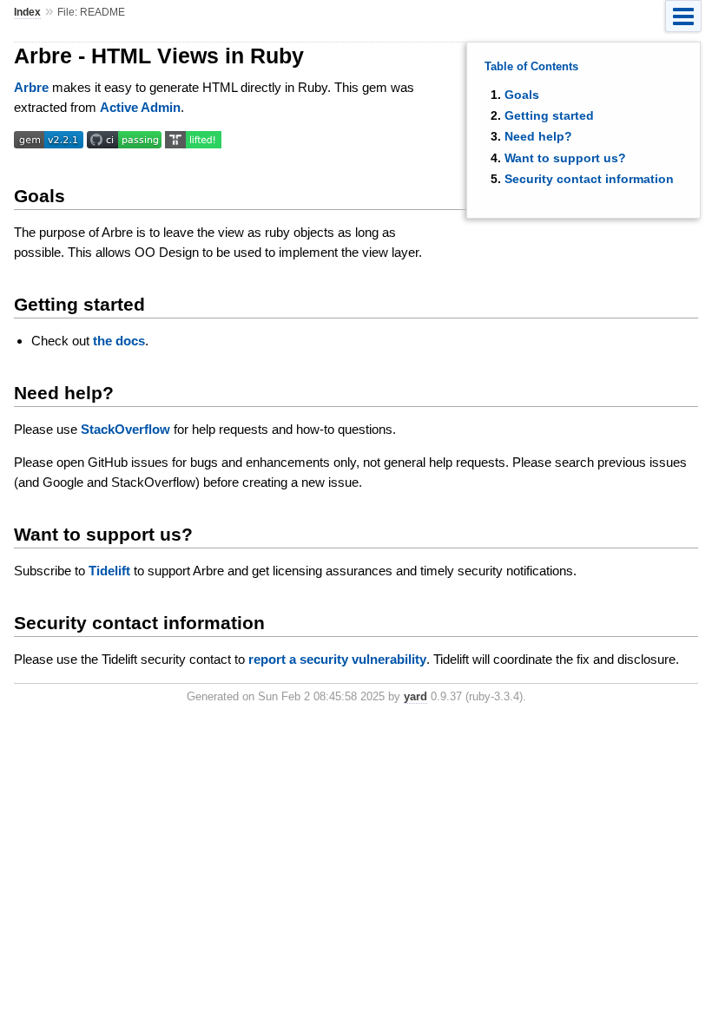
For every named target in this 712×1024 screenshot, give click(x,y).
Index (27, 12)
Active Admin (140, 107)
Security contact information (589, 179)
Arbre (31, 87)
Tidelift (109, 570)
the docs (119, 340)
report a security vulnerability (337, 659)
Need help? (538, 136)
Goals (521, 95)
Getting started (549, 115)
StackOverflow (125, 429)
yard (415, 696)
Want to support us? (565, 158)
